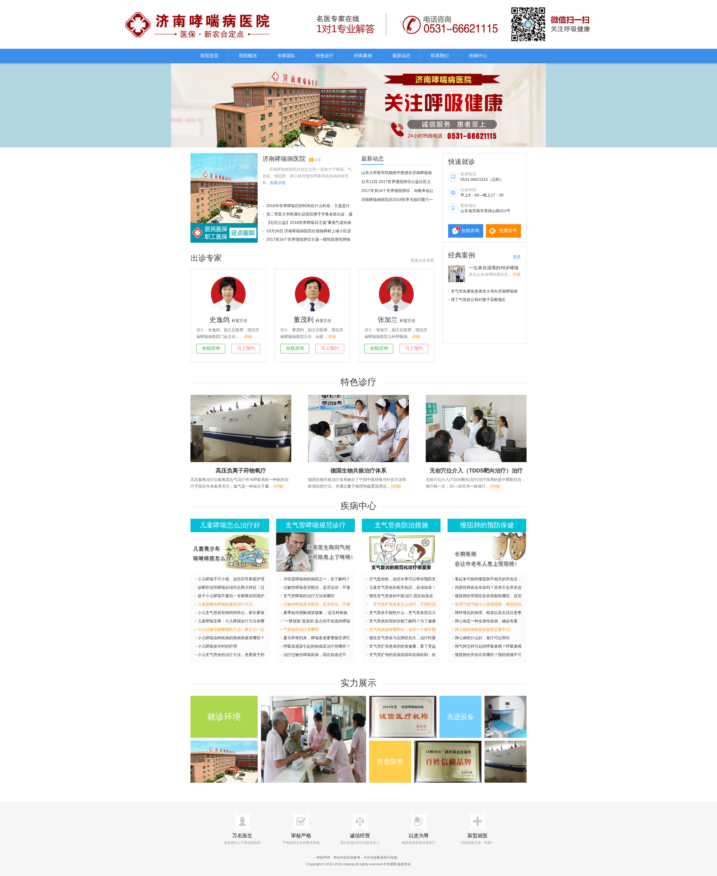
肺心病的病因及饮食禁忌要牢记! (483, 629)
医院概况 (248, 55)
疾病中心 (478, 55)
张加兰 (388, 319)
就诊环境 (224, 716)
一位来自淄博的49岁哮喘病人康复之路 (494, 270)
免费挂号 (508, 230)
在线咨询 (470, 230)
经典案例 (363, 55)
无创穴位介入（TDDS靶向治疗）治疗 (476, 470)
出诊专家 (206, 258)
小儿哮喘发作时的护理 (217, 646)
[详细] (278, 486)
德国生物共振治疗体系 (358, 470)
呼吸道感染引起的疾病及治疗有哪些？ (316, 646)
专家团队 (286, 55)
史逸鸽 (219, 319)
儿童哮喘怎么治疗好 (230, 525)
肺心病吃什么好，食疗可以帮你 (482, 638)
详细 (248, 336)
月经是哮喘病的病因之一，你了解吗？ (316, 579)
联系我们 (440, 55)
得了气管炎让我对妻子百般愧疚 (478, 299)
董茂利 (304, 319)
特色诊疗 (325, 55)
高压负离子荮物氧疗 (241, 470)
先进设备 (460, 716)
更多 (517, 256)
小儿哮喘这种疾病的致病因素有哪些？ (231, 638)
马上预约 (246, 348)
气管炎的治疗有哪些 (301, 629)
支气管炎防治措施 (401, 525)
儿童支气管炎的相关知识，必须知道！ (402, 587)
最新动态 (401, 55)
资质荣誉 (390, 761)
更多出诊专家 (422, 260)
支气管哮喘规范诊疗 (315, 525)
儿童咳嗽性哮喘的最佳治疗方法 (225, 604)
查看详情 (277, 182)
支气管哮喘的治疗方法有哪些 (308, 596)
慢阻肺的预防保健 (487, 525)
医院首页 (209, 55)
